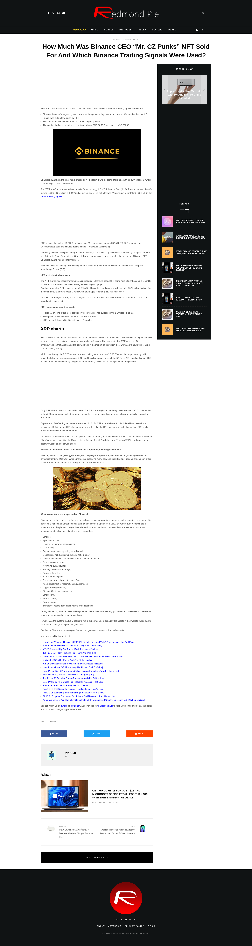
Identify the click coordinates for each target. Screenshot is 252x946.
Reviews (157, 30)
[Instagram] (58, 13)
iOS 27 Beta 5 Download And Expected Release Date (190, 329)
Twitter (64, 706)
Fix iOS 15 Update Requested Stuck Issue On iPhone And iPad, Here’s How (79, 696)
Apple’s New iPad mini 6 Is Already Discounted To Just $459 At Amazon (117, 830)
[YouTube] (63, 13)
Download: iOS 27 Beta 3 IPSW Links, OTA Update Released (191, 252)
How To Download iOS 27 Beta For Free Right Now (189, 299)
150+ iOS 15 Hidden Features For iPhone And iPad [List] (69, 653)
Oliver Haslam (98, 802)
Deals (172, 30)
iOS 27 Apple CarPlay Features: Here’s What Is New (189, 314)
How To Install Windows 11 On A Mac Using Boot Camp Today (72, 645)
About (101, 926)
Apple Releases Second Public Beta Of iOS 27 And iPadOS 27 (189, 268)
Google (109, 30)
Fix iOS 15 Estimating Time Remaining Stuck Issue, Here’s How (73, 692)
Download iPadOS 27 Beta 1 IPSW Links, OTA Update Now (190, 237)
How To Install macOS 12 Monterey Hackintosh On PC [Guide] (73, 667)
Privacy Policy (134, 926)
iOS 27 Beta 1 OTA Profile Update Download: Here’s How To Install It (189, 283)
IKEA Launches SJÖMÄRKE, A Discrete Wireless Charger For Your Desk (76, 831)
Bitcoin (53, 722)
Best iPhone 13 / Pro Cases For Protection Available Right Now (73, 682)
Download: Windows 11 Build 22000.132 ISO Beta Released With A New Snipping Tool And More (88, 642)
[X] (53, 13)
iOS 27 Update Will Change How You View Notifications (190, 221)
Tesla (142, 30)
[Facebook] (49, 13)
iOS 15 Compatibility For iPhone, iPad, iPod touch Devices (70, 649)
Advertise (114, 926)
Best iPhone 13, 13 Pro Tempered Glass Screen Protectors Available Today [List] (81, 671)
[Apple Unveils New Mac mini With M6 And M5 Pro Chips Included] (184, 90)
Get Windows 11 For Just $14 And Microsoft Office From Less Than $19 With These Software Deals (120, 794)
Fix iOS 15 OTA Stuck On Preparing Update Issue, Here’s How (73, 689)
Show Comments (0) (95, 857)
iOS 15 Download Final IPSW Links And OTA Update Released (73, 663)
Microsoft (126, 30)
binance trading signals (51, 196)
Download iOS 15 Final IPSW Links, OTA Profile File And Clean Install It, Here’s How (83, 656)
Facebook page (105, 706)
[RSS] (197, 30)
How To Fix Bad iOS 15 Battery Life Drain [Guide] (66, 685)
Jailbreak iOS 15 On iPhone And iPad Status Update (67, 660)
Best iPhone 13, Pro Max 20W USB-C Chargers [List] (68, 674)
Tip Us (151, 926)
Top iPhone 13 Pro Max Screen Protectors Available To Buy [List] (73, 678)
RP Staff (116, 39)
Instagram (75, 706)
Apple (94, 30)
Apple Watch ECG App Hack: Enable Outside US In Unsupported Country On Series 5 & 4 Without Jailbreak (94, 700)
